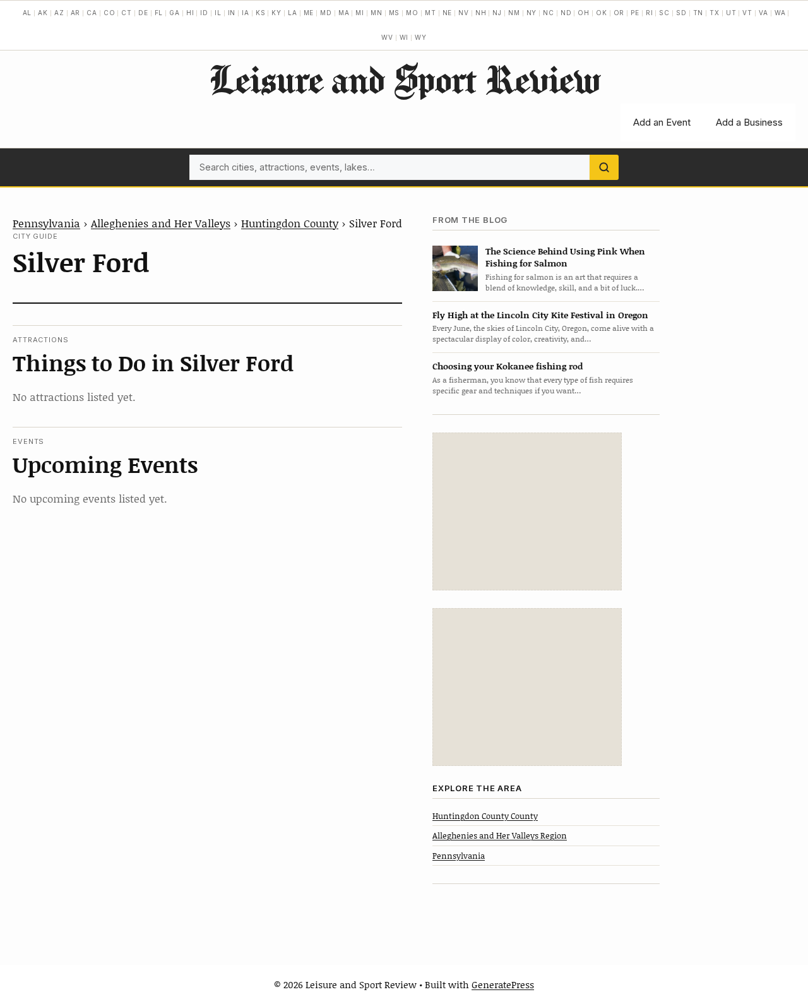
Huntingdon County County (485, 816)
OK (601, 12)
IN (232, 12)
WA (780, 12)
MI (359, 12)
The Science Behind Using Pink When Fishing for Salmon (565, 257)
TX (715, 12)
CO (110, 12)
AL (27, 12)
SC (664, 12)
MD (326, 12)
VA (763, 12)
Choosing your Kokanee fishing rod (507, 366)
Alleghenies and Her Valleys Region (499, 835)
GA (174, 12)
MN (377, 12)
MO (412, 12)
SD (681, 12)
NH (481, 12)
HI (190, 12)
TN (698, 12)
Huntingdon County (289, 222)
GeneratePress (503, 984)
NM (514, 12)
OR (619, 12)
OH (584, 12)
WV (387, 37)
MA (344, 12)
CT (126, 12)
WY (421, 37)
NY (531, 12)
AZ (59, 12)
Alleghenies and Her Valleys (160, 222)
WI (404, 37)
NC (548, 12)
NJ (497, 12)
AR (76, 12)
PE (635, 12)
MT (430, 12)
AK (43, 12)
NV (463, 12)
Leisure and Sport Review (404, 79)
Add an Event (662, 122)
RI (649, 12)
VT (747, 12)
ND (566, 12)
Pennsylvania (46, 222)
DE (143, 12)
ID (204, 12)
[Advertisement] (527, 511)
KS (261, 12)
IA (245, 12)
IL (218, 12)
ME (309, 12)
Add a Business (749, 122)
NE (448, 12)
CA (91, 12)
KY (276, 12)
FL (159, 12)
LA (292, 12)
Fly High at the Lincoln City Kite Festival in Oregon (540, 314)
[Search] (604, 167)
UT (731, 12)
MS (394, 12)
